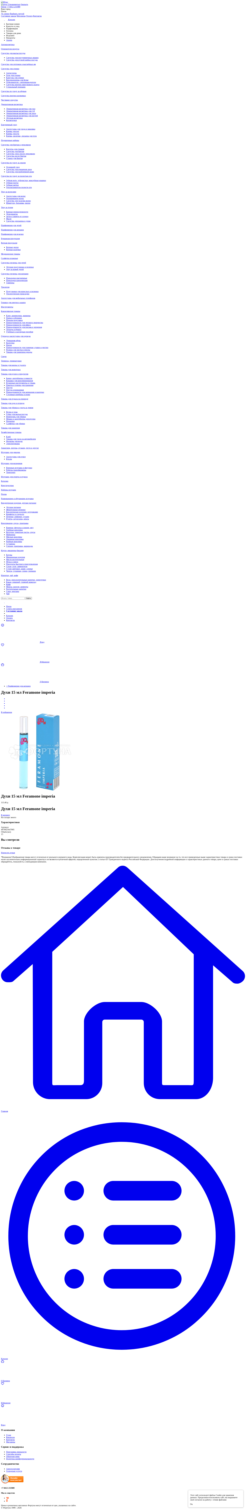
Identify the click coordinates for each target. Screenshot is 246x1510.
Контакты (37, 16)
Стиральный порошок (15, 87)
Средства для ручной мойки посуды (22, 60)
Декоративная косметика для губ (20, 111)
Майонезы (10, 534)
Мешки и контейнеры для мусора (20, 419)
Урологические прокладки (17, 294)
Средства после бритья (16, 156)
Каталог (9, 616)
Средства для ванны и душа (18, 221)
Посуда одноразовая (15, 390)
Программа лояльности (16, 1452)
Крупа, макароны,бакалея (12, 550)
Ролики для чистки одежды (18, 350)
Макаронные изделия (15, 557)
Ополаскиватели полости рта (19, 187)
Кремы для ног (12, 131)
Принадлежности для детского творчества (24, 322)
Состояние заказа (8, 16)
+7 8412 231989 (13, 7)
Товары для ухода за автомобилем (21, 439)
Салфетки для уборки (15, 423)
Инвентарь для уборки (16, 417)
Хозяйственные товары (11, 432)
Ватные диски (12, 247)
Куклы (9, 459)
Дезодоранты (12, 214)
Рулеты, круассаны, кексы (17, 519)
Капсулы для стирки (15, 78)
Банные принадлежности (17, 212)
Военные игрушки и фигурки (19, 468)
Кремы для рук (12, 134)
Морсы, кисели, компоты (17, 587)
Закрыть (24, 4)
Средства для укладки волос (18, 201)
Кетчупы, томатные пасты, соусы (20, 532)
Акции (9, 613)
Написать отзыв (8, 853)
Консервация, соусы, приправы (14, 523)
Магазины (21, 16)
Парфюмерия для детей (11, 225)
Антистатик (11, 73)
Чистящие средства (9, 100)
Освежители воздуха (10, 49)
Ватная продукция (9, 243)
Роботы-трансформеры (16, 470)
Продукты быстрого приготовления (22, 564)
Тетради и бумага (13, 329)
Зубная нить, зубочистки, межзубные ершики (26, 180)
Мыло (8, 219)
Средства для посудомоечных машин (22, 58)
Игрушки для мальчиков (11, 463)
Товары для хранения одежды (19, 352)
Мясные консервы (14, 537)
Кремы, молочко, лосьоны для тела (21, 136)
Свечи (4, 356)
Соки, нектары (12, 591)
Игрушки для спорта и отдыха (14, 477)
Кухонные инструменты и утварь (20, 383)
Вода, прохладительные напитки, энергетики (26, 580)
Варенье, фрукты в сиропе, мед (19, 528)
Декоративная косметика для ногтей (22, 116)
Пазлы (4, 494)
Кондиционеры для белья (17, 80)
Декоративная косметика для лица (21, 113)
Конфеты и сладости (15, 514)
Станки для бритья (14, 158)
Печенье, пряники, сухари (17, 516)
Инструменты (7, 307)
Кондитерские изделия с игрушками (22, 512)
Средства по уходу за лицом (13, 163)
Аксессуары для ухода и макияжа (20, 129)
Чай (7, 594)
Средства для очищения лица (19, 169)
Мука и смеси (12, 562)
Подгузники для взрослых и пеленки (22, 291)
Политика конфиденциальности (20, 1459)
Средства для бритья (15, 151)
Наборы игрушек (8, 490)
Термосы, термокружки (11, 361)
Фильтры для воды (14, 441)
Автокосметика (7, 44)
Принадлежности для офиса (18, 325)
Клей (8, 437)
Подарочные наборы (10, 140)
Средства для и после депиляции (20, 154)
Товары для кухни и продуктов (14, 374)
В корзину (5, 815)
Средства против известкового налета (22, 85)
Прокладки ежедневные (16, 278)
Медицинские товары (10, 254)
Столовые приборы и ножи (18, 394)
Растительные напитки (16, 589)
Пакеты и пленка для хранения (19, 385)
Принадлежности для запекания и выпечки (25, 392)
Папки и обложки (14, 318)
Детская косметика (14, 118)
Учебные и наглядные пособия (19, 332)
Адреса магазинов (14, 609)
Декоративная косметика (12, 104)
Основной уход (13, 167)
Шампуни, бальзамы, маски (18, 203)
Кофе (8, 584)
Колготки (10, 343)
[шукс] (4, 4)
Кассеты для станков (15, 149)
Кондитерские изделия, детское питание (18, 503)
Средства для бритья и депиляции (16, 145)
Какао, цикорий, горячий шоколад (21, 582)
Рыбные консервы (14, 541)
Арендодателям (13, 1469)
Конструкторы (7, 485)
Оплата (29, 16)
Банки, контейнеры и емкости (19, 378)
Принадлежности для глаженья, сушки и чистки (27, 347)
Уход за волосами (8, 192)
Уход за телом (7, 207)
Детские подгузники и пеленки (20, 267)
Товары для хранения (10, 428)
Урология (5, 287)
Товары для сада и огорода (12, 403)
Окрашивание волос (15, 198)
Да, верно (5, 14)
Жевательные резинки (15, 510)
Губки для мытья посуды (17, 414)
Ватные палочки (13, 249)
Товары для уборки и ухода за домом (17, 408)
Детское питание (13, 507)
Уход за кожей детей (15, 269)
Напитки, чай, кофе (9, 575)
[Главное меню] (4, 602)
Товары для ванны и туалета (13, 365)
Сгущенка (10, 544)
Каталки (4, 481)
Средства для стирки (10, 69)
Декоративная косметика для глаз (20, 109)
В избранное (6, 712)
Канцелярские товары (10, 311)
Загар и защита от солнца (17, 216)
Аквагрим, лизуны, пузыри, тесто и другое (20, 448)
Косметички (11, 120)
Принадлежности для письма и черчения (24, 327)
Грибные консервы (14, 530)
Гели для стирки (13, 75)
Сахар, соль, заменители (16, 566)
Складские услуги (14, 1471)
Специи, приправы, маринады (19, 546)
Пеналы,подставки (14, 320)
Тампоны (10, 283)
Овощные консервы (15, 539)
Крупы (9, 555)
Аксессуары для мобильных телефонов (18, 298)
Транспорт (10, 472)
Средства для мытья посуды (13, 53)
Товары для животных (11, 370)
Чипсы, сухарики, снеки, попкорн (21, 571)
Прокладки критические (17, 280)
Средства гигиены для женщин (14, 274)
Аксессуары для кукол (16, 457)
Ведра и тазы (12, 412)
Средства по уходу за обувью (13, 91)
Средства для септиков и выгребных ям (18, 64)
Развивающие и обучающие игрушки (17, 499)
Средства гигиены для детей (13, 263)
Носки (9, 345)
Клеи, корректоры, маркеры (18, 316)
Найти (28, 598)
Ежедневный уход (9, 125)
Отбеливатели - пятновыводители (21, 82)
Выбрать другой (17, 14)
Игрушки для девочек (10, 452)
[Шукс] (123, 2)
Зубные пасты (12, 183)
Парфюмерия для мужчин (12, 234)
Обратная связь (12, 1456)
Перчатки (10, 421)
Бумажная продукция (10, 238)
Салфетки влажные (9, 258)
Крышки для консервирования (19, 381)
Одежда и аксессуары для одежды (16, 336)
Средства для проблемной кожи (20, 172)
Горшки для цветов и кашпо (13, 302)
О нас (8, 1435)
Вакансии (10, 1437)
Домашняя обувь (13, 340)
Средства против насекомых (13, 96)
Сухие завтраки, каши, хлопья (19, 569)
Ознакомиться (14, 4)
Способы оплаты (13, 1454)
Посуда (9, 387)
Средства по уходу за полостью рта (16, 176)
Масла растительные (15, 559)
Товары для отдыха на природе (14, 399)
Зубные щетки (12, 185)
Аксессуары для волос (16, 196)
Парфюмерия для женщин (12, 230)
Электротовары (13, 444)
